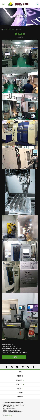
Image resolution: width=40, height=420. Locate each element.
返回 (15, 357)
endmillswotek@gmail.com (15, 411)
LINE (12, 367)
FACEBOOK (6, 367)
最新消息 (11, 29)
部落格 (19, 388)
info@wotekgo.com (13, 410)
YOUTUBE (17, 367)
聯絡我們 (20, 396)
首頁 (20, 372)
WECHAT (28, 367)
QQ (33, 367)
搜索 (37, 3)
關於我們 (20, 376)
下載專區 (20, 392)
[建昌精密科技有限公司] (20, 3)
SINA (22, 367)
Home (5, 29)
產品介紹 (19, 380)
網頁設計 (9, 415)
